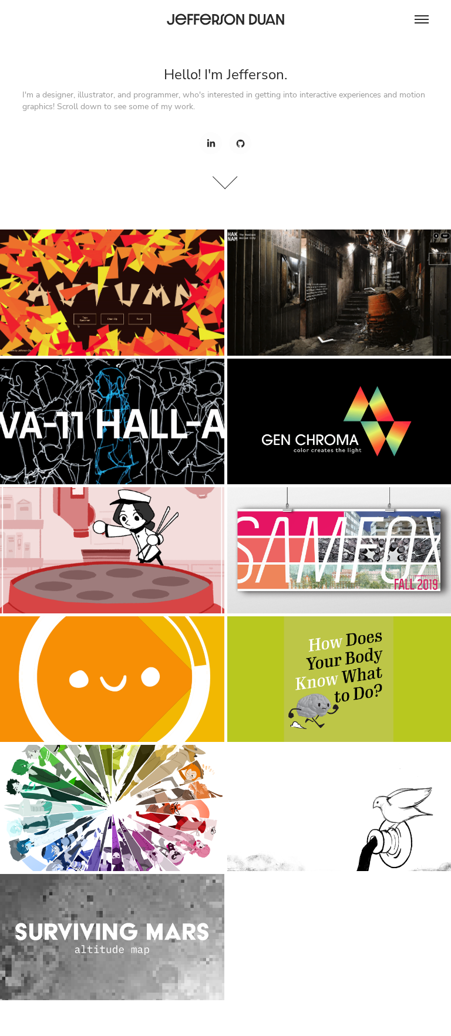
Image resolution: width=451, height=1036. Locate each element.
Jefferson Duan (226, 19)
